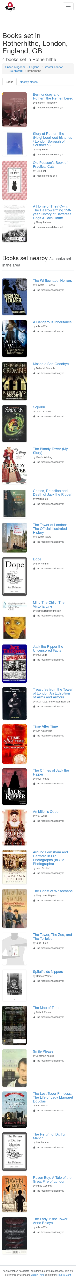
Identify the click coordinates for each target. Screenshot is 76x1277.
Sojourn (39, 406)
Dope (37, 558)
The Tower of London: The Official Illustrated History (50, 528)
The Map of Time (46, 1007)
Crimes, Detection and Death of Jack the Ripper (52, 492)
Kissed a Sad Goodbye (51, 363)
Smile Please (43, 1051)
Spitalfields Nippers (48, 971)
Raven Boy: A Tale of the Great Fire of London (52, 1179)
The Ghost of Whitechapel (53, 890)
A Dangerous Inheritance (52, 321)
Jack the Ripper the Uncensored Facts (48, 648)
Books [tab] (9, 82)
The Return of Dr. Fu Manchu (49, 1135)
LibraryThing (37, 1274)
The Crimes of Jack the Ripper (51, 772)
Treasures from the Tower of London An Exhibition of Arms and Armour (52, 693)
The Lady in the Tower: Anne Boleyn (50, 1220)
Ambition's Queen (46, 811)
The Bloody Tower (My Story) (50, 450)
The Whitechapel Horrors (52, 280)
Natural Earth (64, 1274)
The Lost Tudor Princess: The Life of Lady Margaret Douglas (53, 1097)
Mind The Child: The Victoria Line (49, 604)
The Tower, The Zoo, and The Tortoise (52, 936)
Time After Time (45, 726)
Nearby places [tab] (29, 82)
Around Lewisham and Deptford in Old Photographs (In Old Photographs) (50, 857)
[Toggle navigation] (68, 6)
